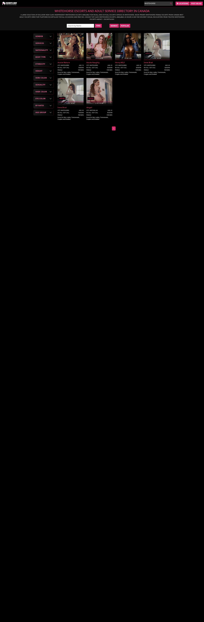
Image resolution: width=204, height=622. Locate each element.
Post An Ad (196, 3)
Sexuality (40, 85)
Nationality (41, 50)
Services (39, 43)
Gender (39, 36)
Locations (183, 3)
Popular (125, 26)
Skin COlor (41, 78)
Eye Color (40, 98)
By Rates (39, 105)
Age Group (40, 112)
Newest (114, 26)
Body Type (40, 57)
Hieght (38, 71)
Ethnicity (40, 64)
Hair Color (41, 91)
